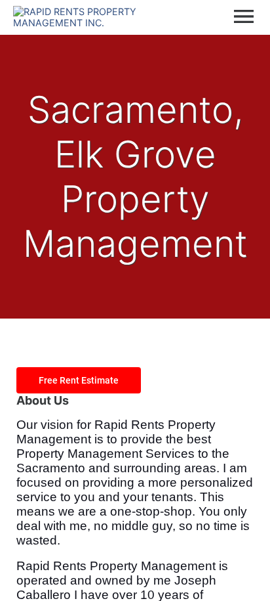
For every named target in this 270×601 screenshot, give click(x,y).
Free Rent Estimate (79, 380)
